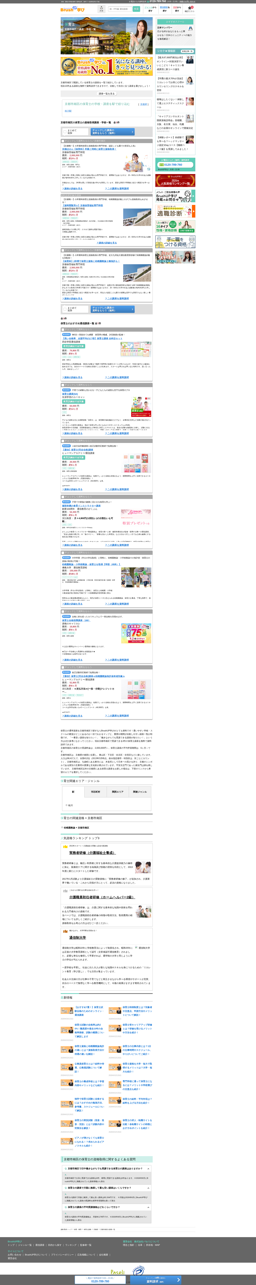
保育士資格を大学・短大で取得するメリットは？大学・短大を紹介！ (137, 1068)
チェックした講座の (105, 131)
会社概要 (103, 1254)
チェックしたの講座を (156, 1279)
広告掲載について (86, 1254)
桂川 (70, 805)
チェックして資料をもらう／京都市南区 (85, 141)
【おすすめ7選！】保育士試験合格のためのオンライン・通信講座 (89, 1011)
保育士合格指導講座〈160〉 (76, 620)
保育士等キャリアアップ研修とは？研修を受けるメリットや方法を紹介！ (137, 1029)
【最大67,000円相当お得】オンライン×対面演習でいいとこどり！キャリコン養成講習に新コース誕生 (170, 64)
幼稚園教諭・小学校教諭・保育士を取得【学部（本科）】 (91, 564)
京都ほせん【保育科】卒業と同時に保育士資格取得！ (89, 149)
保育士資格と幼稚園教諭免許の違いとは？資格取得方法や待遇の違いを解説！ (89, 1050)
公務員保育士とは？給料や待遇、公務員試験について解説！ (89, 1068)
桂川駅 (68, 111)
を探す (165, 9)
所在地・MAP (153, 1245)
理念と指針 (128, 1245)
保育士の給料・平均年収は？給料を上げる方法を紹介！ (137, 1101)
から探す (151, 9)
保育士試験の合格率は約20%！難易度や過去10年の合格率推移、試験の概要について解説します (89, 1031)
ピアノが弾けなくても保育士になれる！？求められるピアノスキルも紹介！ (89, 1142)
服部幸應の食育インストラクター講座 (81, 506)
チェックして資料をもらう (78, 329)
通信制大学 (77, 937)
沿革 (140, 1245)
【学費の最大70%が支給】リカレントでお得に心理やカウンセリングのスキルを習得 (170, 85)
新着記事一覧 (187, 51)
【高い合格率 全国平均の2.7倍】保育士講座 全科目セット (92, 338)
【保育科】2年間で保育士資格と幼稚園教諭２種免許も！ (91, 261)
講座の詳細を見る (73, 188)
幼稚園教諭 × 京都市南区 (76, 827)
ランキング (71, 1245)
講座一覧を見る (107, 93)
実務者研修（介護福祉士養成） (92, 853)
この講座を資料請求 (118, 188)
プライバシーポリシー (62, 1254)
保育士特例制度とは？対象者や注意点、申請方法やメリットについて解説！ (137, 1011)
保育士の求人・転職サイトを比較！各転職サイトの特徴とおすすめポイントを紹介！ (137, 1124)
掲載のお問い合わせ (187, 2)
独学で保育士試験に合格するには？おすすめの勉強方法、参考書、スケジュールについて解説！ (89, 1105)
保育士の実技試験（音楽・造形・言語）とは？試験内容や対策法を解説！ (89, 1124)
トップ (11, 1245)
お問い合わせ (14, 1254)
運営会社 (12, 1258)
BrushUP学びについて (36, 1254)
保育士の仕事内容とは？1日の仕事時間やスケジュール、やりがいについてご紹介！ (137, 1050)
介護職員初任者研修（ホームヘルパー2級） (102, 897)
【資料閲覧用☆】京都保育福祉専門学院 (82, 205)
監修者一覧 (85, 1245)
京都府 (143, 104)
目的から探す (55, 1245)
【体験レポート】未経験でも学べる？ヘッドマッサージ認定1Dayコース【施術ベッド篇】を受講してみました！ (173, 144)
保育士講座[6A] (70, 394)
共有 (101, 11)
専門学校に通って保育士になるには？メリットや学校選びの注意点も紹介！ (137, 1085)
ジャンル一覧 (25, 1245)
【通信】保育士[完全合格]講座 (77, 450)
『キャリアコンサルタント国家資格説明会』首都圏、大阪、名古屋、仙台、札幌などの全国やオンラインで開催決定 (175, 123)
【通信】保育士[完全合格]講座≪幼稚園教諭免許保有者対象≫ (93, 676)
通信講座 (39, 1245)
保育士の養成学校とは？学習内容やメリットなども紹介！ (89, 1083)
